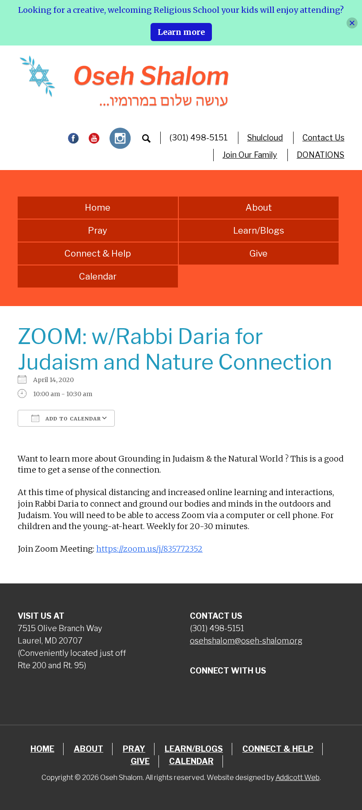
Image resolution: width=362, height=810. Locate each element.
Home (97, 207)
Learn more (181, 32)
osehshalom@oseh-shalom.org (246, 640)
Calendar (98, 276)
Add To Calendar (72, 419)
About (258, 207)
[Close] (352, 22)
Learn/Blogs (258, 230)
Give (258, 253)
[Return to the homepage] (124, 81)
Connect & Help (97, 253)
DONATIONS (320, 154)
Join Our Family (249, 154)
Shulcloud (265, 137)
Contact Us (323, 137)
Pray (97, 230)
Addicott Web (297, 777)
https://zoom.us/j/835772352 (149, 549)
